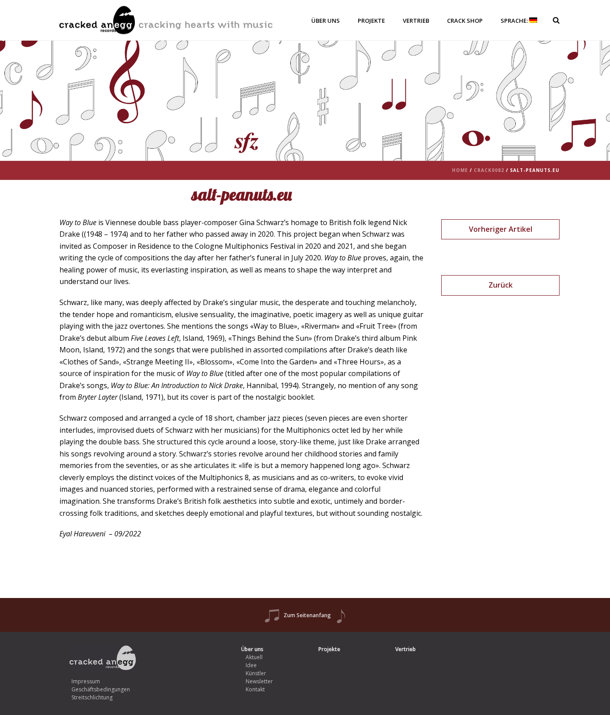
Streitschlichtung (92, 697)
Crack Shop (465, 21)
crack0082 (489, 170)
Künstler (256, 673)
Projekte (371, 21)
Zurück (501, 285)
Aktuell (254, 657)
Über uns (325, 21)
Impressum (85, 681)
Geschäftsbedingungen (100, 689)
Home (460, 170)
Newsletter (259, 681)
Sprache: (515, 21)
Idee (251, 665)
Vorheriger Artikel (500, 229)
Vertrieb (416, 21)
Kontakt (255, 689)
